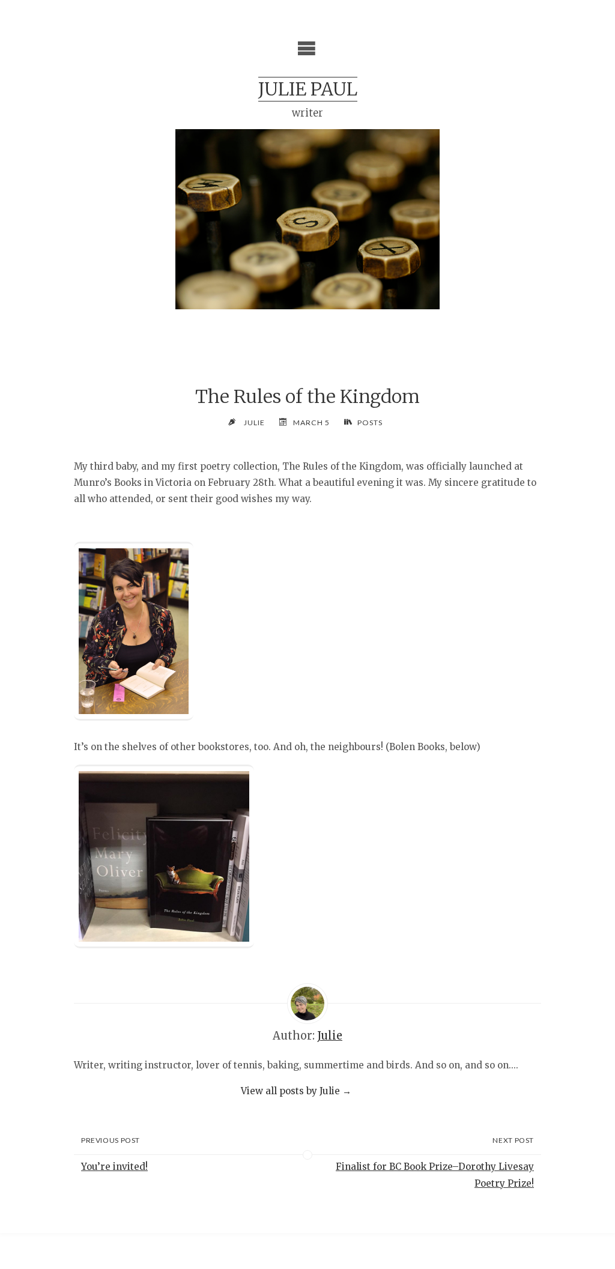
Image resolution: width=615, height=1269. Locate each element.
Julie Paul (307, 88)
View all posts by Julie (296, 1091)
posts (370, 422)
